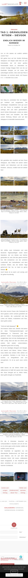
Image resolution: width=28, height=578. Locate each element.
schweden (19, 510)
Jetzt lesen (14, 571)
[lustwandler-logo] (11, 3)
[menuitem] (20, 3)
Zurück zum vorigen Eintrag (5, 490)
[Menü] (24, 3)
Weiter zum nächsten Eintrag (22, 490)
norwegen (19, 508)
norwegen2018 (10, 510)
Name (20, 532)
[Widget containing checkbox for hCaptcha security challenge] (12, 558)
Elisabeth (16, 45)
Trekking (14, 29)
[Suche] (20, 3)
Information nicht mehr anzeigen (14, 575)
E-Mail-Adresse (22, 537)
